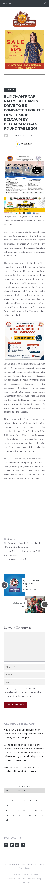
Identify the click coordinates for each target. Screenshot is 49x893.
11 (12, 805)
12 (18, 805)
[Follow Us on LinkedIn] (23, 845)
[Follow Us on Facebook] (6, 845)
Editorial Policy (34, 878)
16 (42, 805)
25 (13, 815)
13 (24, 805)
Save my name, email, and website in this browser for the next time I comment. (24, 692)
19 (18, 810)
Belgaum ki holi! (16, 559)
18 (13, 810)
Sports (10, 89)
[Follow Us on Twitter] (12, 845)
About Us (15, 875)
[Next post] (44, 604)
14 (30, 805)
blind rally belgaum (20, 547)
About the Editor (30, 875)
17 (7, 810)
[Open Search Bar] (45, 3)
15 (36, 805)
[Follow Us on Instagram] (17, 845)
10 (7, 805)
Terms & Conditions (16, 878)
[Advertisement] (24, 508)
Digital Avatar (24, 868)
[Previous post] (4, 585)
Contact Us (24, 882)
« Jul (23, 827)
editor (14, 135)
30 (42, 815)
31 (7, 820)
